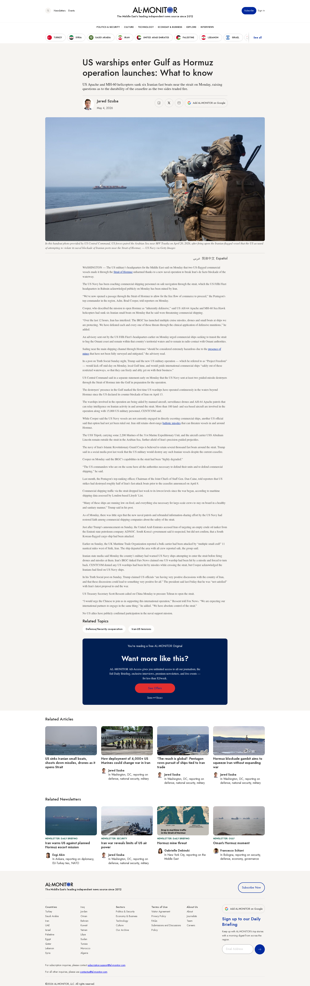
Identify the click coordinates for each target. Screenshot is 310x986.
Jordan (84, 911)
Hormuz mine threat (172, 843)
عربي (196, 258)
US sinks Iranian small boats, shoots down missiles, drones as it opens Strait (70, 762)
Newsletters (59, 10)
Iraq (83, 907)
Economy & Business (170, 27)
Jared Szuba (107, 101)
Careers (191, 925)
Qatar (48, 944)
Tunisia (84, 944)
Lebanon (49, 948)
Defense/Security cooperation (104, 629)
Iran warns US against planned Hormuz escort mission (67, 845)
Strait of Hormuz (123, 272)
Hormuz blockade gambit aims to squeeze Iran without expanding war (237, 762)
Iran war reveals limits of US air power (124, 845)
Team (189, 921)
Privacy (159, 697)
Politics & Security (108, 27)
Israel (48, 930)
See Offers (155, 688)
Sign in (261, 10)
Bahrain (84, 921)
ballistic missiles (172, 423)
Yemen (84, 930)
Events (71, 10)
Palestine (49, 934)
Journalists (192, 916)
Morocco (85, 948)
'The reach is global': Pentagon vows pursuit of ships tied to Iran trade (181, 762)
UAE (47, 925)
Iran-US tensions (141, 629)
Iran (47, 921)
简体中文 (208, 258)
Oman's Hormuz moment (231, 843)
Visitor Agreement (160, 911)
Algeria (84, 953)
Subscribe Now (251, 887)
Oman (84, 916)
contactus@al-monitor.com (93, 972)
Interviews (207, 27)
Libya (83, 934)
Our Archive (122, 930)
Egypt (48, 939)
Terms (149, 697)
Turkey (48, 911)
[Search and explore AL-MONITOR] (48, 10)
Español (221, 258)
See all (257, 37)
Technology (146, 27)
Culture (129, 27)
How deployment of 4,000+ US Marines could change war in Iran (125, 760)
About (190, 911)
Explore (191, 27)
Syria (47, 953)
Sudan (84, 939)
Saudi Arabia (52, 916)
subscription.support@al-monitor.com (106, 965)
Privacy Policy (158, 916)
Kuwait (84, 925)
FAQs (154, 921)
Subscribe (249, 10)
